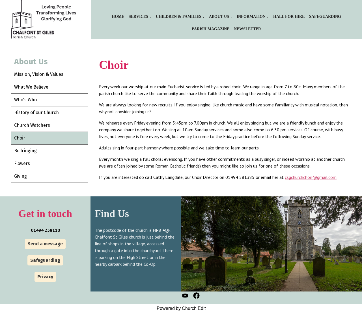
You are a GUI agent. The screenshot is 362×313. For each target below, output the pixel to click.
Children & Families (178, 16)
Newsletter (247, 29)
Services (138, 16)
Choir (19, 138)
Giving (20, 176)
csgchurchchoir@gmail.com (311, 177)
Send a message (45, 243)
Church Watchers (32, 125)
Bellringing (25, 150)
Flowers (22, 163)
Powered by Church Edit (181, 308)
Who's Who (25, 99)
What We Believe (31, 87)
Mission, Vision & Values (38, 74)
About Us (219, 16)
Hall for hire (289, 16)
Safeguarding (325, 16)
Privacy (45, 276)
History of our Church (36, 112)
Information (251, 16)
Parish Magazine (210, 29)
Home (118, 16)
